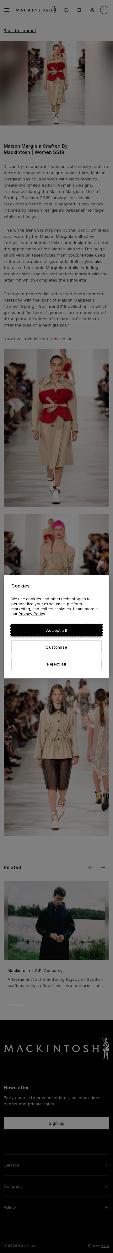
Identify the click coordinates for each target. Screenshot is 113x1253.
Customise (56, 647)
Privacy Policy (32, 614)
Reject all (56, 663)
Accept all (56, 630)
